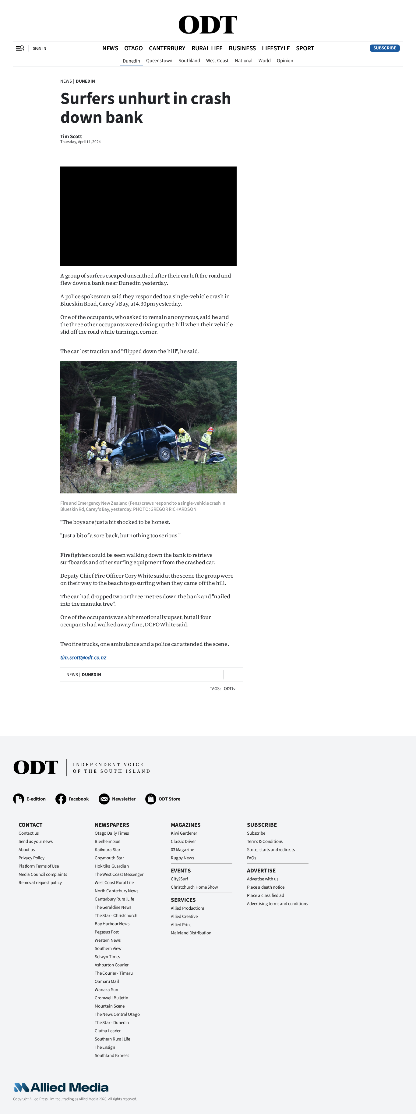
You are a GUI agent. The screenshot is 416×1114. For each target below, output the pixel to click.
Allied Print (181, 925)
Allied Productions (187, 908)
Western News (108, 940)
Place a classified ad (265, 895)
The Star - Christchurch (116, 915)
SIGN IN (39, 48)
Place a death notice (265, 887)
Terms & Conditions (265, 841)
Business (242, 48)
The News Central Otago (117, 1014)
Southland (189, 60)
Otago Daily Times (112, 833)
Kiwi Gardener (184, 833)
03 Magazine (182, 850)
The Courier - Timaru (114, 973)
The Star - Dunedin (112, 1022)
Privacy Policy (31, 858)
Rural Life (207, 48)
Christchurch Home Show (194, 887)
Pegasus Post (107, 932)
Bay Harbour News (112, 924)
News (110, 48)
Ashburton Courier (111, 965)
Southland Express (112, 1055)
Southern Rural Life (112, 1039)
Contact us (29, 833)
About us (27, 850)
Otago (133, 48)
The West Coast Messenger (119, 874)
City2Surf (179, 879)
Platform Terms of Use (39, 866)
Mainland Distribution (191, 933)
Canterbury (167, 48)
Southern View (108, 948)
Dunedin (131, 61)
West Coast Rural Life (114, 882)
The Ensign (105, 1047)
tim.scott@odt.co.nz (83, 657)
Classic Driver (183, 841)
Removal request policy (40, 882)
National (243, 60)
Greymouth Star (109, 858)
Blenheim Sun (107, 841)
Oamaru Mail (107, 981)
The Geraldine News (113, 907)
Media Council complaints (43, 874)
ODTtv (229, 689)
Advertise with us (262, 879)
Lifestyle (276, 48)
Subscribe (384, 48)
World (265, 60)
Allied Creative (184, 916)
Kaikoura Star (107, 850)
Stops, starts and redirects (271, 850)
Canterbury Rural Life (114, 899)
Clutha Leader (108, 1031)
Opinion (285, 60)
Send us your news (35, 841)
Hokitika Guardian (112, 866)
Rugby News (182, 858)
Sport (305, 48)
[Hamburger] (20, 48)
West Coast (217, 60)
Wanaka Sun (106, 990)
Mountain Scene (110, 1006)
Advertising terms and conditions (277, 904)
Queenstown (159, 60)
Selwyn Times (107, 957)
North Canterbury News (116, 891)
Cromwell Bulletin (111, 998)
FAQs (251, 858)
